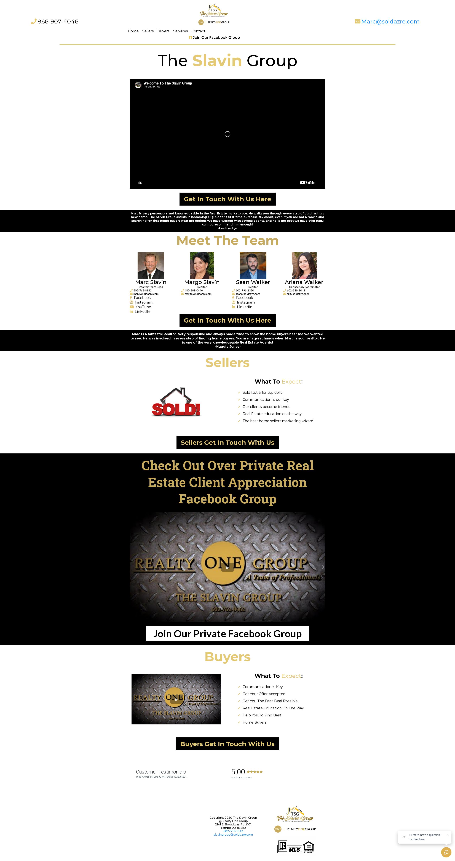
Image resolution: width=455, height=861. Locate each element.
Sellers (148, 31)
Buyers (163, 31)
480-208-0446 (194, 290)
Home (133, 31)
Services (180, 31)
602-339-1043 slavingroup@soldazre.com (233, 833)
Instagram (144, 302)
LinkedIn (142, 311)
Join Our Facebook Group (216, 37)
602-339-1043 (296, 290)
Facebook (142, 298)
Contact (198, 31)
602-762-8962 (142, 290)
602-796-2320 (245, 290)
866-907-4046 (58, 21)
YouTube (143, 307)
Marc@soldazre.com (390, 21)
